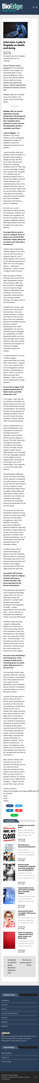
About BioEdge (6, 1053)
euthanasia (5, 1000)
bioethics (4, 1026)
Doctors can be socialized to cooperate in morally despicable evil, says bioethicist (27, 867)
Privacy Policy (6, 1061)
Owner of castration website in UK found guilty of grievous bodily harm (25, 935)
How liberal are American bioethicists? (26, 846)
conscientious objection (9, 1013)
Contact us (5, 1057)
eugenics (4, 1022)
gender (3, 1009)
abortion (4, 1018)
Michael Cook (7, 52)
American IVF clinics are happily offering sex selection (27, 913)
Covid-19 (4, 1005)
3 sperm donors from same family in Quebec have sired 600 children (26, 890)
